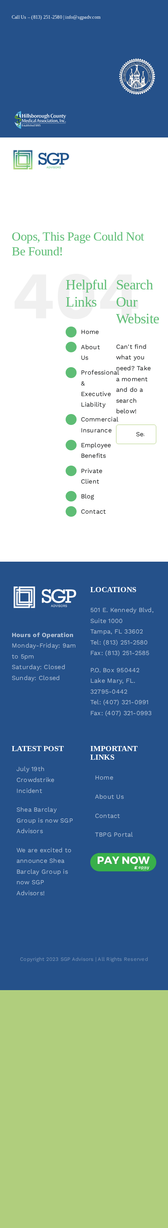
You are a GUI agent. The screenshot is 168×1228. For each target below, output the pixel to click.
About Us (109, 796)
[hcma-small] (40, 113)
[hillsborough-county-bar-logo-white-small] (136, 60)
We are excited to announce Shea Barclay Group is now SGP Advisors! (43, 871)
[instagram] (39, 32)
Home (90, 332)
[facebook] (14, 32)
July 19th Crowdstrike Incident (35, 779)
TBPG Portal (114, 834)
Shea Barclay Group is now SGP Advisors (44, 820)
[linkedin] (26, 32)
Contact (93, 511)
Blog (88, 496)
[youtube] (52, 32)
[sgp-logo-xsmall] (41, 152)
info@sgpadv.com (82, 17)
